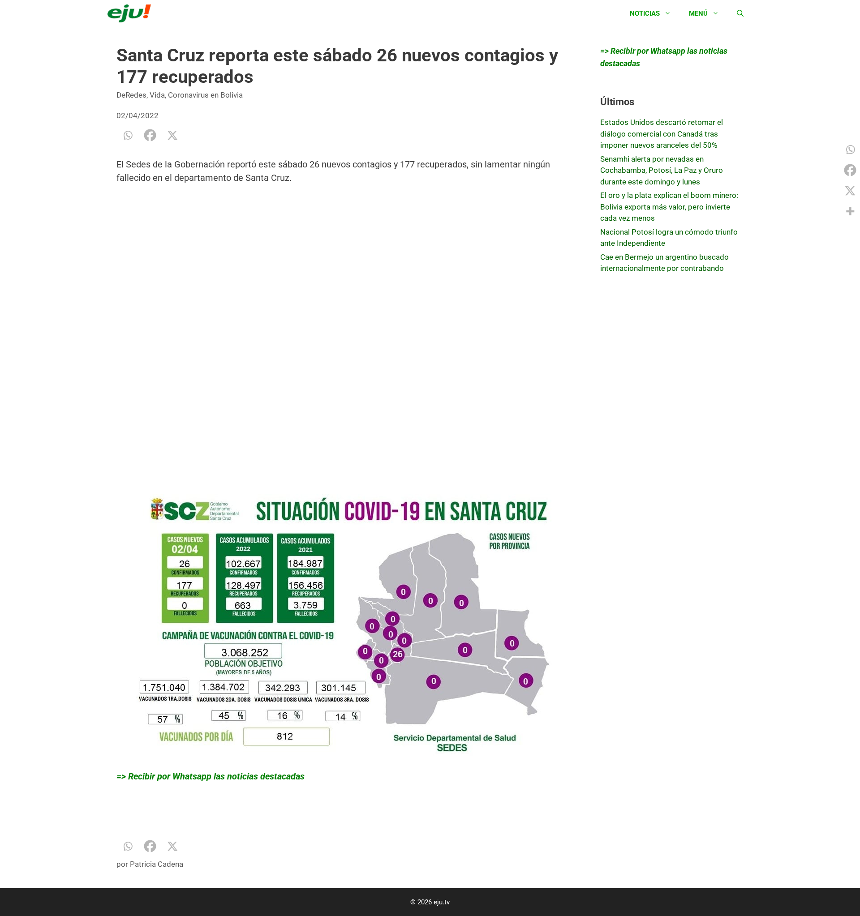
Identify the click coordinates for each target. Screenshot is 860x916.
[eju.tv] (131, 13)
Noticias (645, 13)
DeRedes (131, 94)
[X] (172, 135)
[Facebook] (150, 135)
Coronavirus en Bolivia (205, 94)
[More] (850, 211)
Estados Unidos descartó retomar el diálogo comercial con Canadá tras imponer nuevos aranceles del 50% (661, 134)
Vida (157, 94)
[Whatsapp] (127, 135)
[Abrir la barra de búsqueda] (740, 13)
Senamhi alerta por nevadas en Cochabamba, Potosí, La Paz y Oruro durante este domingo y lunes (661, 170)
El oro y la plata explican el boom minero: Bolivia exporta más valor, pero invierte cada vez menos (669, 207)
